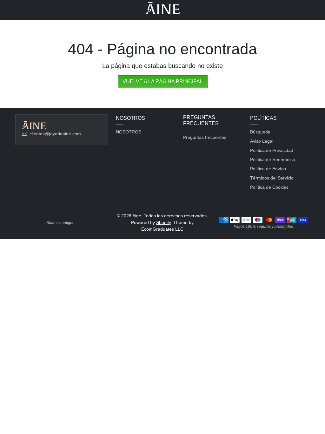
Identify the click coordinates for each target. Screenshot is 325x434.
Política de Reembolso (272, 159)
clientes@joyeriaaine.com (55, 133)
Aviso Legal (261, 141)
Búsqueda (260, 131)
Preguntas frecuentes (204, 137)
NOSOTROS (128, 131)
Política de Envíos (268, 168)
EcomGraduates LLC (162, 229)
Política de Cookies (269, 187)
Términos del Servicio (272, 177)
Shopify (163, 222)
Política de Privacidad (271, 150)
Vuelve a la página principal (163, 81)
